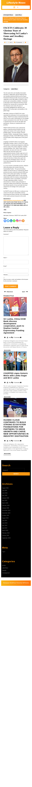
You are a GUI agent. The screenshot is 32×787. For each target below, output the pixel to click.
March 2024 (5, 530)
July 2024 (4, 520)
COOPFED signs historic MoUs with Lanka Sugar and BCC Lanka (15, 375)
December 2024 (6, 510)
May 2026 (4, 495)
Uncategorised (5, 573)
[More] (23, 220)
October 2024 (5, 515)
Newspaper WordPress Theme (11, 583)
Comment (6, 234)
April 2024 (4, 528)
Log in (3, 551)
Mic (10, 382)
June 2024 (4, 523)
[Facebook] (5, 220)
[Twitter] (8, 220)
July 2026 (4, 490)
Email (5, 266)
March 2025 (5, 503)
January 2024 (5, 535)
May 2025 (4, 500)
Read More (7, 351)
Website (5, 274)
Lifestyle (4, 570)
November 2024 (6, 513)
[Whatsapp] (14, 220)
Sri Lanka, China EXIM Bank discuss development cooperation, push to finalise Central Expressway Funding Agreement (14, 326)
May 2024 (4, 525)
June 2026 (4, 493)
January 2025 (5, 508)
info (11, 42)
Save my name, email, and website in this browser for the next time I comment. (15, 280)
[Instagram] (17, 220)
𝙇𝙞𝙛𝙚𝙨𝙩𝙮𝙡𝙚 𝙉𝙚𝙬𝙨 (16, 2)
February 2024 (5, 533)
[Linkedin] (11, 220)
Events (4, 565)
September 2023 (6, 538)
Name (5, 257)
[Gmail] (20, 220)
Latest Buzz (18, 15)
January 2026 (5, 498)
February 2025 (5, 505)
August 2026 (5, 488)
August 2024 (5, 518)
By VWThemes (25, 583)
